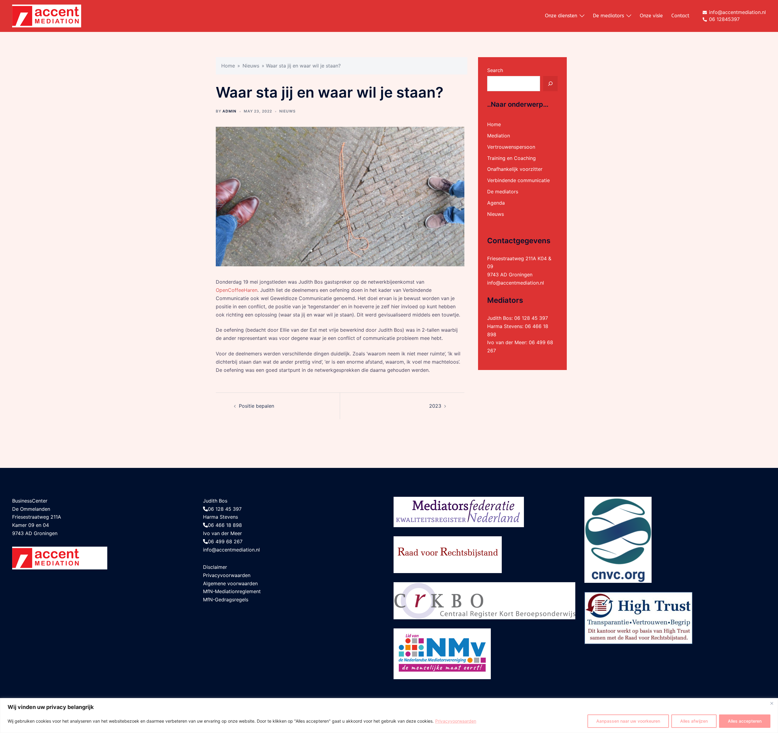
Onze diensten (561, 16)
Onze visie (651, 16)
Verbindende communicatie (518, 180)
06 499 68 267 (225, 541)
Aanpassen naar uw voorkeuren (628, 721)
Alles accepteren (745, 721)
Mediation (498, 136)
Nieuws (251, 66)
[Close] (771, 703)
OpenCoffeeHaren (236, 290)
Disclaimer (215, 567)
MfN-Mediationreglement (232, 591)
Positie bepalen (256, 406)
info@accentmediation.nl (515, 283)
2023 (435, 406)
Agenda (496, 203)
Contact (680, 16)
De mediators (608, 16)
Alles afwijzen (694, 721)
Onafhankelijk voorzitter (514, 169)
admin (229, 111)
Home (228, 66)
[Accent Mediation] (46, 15)
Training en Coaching (511, 158)
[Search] (550, 83)
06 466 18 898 (225, 525)
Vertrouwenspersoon (511, 147)
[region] (389, 715)
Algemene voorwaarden (230, 583)
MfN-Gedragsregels (225, 599)
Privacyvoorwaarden (455, 721)
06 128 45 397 (531, 318)
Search (495, 70)
